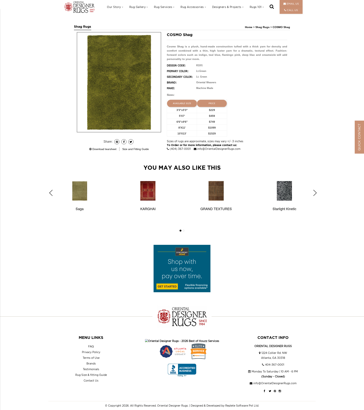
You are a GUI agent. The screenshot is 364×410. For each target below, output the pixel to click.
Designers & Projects (226, 6)
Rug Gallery (137, 6)
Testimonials (91, 369)
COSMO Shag (281, 27)
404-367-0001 (274, 364)
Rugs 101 (256, 6)
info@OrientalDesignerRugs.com (218, 148)
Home (248, 27)
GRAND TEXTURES (216, 208)
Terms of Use (91, 357)
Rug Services (163, 6)
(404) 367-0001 (180, 148)
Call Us (292, 10)
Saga (80, 208)
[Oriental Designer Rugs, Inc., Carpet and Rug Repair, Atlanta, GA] (182, 370)
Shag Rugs (262, 27)
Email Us (292, 3)
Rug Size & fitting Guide (91, 374)
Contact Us (91, 380)
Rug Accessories (192, 6)
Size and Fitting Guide (135, 149)
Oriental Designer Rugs (172, 405)
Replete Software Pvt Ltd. (242, 405)
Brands (91, 363)
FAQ (91, 346)
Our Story (114, 6)
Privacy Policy (91, 352)
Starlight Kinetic (284, 208)
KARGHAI (148, 208)
